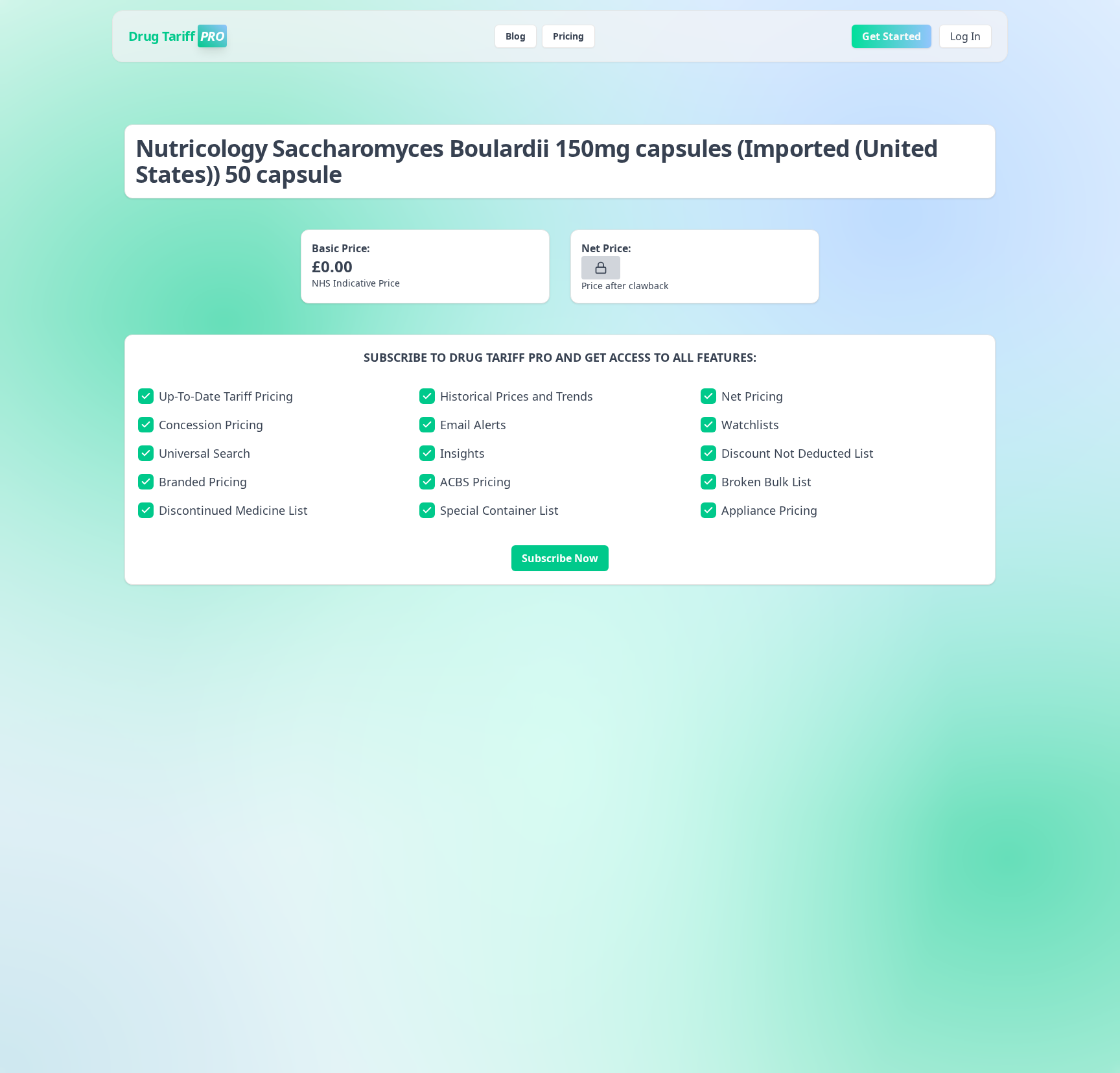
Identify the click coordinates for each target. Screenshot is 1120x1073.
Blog (516, 36)
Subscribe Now (560, 558)
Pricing (568, 36)
